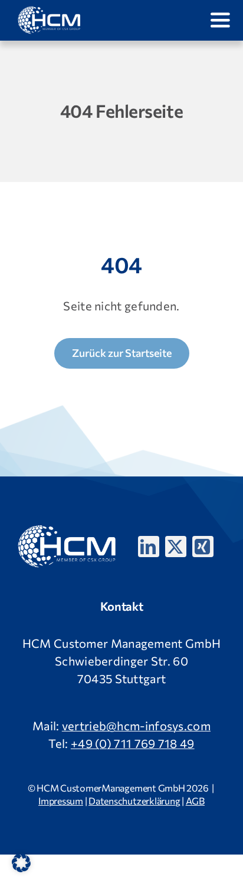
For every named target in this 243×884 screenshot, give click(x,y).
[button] (21, 863)
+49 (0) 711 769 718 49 (133, 743)
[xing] (203, 546)
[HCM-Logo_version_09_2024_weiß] (49, 12)
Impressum (60, 800)
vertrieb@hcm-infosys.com (136, 726)
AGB (195, 800)
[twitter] (175, 546)
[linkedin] (148, 546)
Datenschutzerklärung (134, 800)
